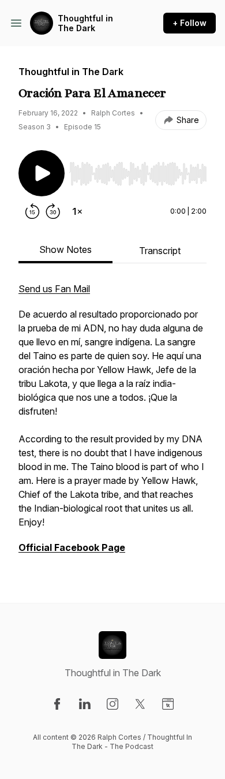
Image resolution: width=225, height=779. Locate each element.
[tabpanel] (112, 424)
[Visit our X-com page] (140, 704)
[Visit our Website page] (168, 704)
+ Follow (189, 23)
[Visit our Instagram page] (112, 704)
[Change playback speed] (77, 211)
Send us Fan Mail (54, 289)
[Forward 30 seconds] (53, 211)
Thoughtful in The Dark (85, 23)
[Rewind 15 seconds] (32, 211)
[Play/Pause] (41, 173)
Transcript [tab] (160, 250)
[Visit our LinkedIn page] (85, 704)
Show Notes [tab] (65, 249)
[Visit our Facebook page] (57, 704)
